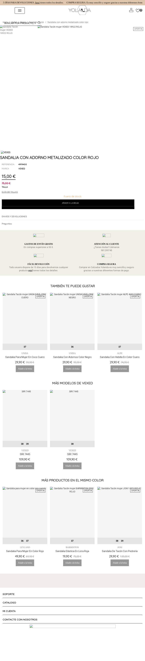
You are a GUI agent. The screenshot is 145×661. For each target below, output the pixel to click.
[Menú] (6, 10)
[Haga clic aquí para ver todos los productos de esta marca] (5, 152)
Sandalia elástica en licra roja (72, 551)
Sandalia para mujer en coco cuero (25, 357)
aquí (30, 270)
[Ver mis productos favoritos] (138, 10)
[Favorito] (137, 204)
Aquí (34, 2)
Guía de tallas (10, 192)
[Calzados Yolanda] (79, 10)
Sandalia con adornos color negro (72, 357)
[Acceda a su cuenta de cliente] (131, 10)
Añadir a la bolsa (25, 368)
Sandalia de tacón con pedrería (120, 551)
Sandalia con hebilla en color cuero (120, 357)
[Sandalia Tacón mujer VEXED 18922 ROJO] (140, 143)
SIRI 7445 (25, 454)
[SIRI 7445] (25, 415)
